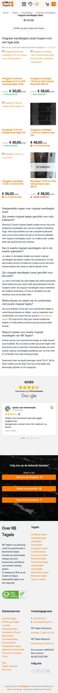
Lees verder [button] (10, 431)
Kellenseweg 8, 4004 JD (42, 643)
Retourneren (7, 636)
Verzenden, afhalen (11, 632)
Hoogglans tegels (39, 548)
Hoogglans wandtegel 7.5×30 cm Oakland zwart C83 (42, 133)
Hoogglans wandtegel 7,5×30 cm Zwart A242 (13, 182)
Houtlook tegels (38, 551)
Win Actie (6, 669)
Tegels (15, 12)
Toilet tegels (36, 569)
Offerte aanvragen (10, 622)
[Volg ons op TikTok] (43, 671)
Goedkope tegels (39, 534)
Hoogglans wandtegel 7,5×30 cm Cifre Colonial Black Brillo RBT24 (42, 81)
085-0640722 (39, 618)
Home (5, 12)
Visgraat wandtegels (45, 12)
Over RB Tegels (9, 618)
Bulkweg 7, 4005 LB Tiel (42, 632)
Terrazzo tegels (38, 579)
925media (47, 689)
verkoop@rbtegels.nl (43, 622)
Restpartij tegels (38, 538)
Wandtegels (27, 12)
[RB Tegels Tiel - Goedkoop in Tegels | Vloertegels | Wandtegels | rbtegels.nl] (11, 4)
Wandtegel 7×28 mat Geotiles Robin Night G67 (14, 131)
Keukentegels (37, 565)
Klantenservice (9, 642)
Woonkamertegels (39, 562)
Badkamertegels (38, 558)
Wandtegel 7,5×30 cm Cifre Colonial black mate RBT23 (43, 184)
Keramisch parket (39, 555)
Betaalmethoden (10, 629)
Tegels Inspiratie (10, 666)
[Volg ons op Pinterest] (48, 671)
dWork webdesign (14, 689)
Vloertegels (36, 541)
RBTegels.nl (24, 686)
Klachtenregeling (10, 639)
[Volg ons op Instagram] (38, 671)
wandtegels (50, 47)
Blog (4, 662)
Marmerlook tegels (40, 572)
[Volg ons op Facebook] (33, 671)
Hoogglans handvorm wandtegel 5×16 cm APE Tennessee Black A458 (13, 81)
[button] (47, 4)
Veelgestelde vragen (11, 646)
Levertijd (6, 625)
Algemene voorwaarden (13, 649)
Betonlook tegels (39, 576)
